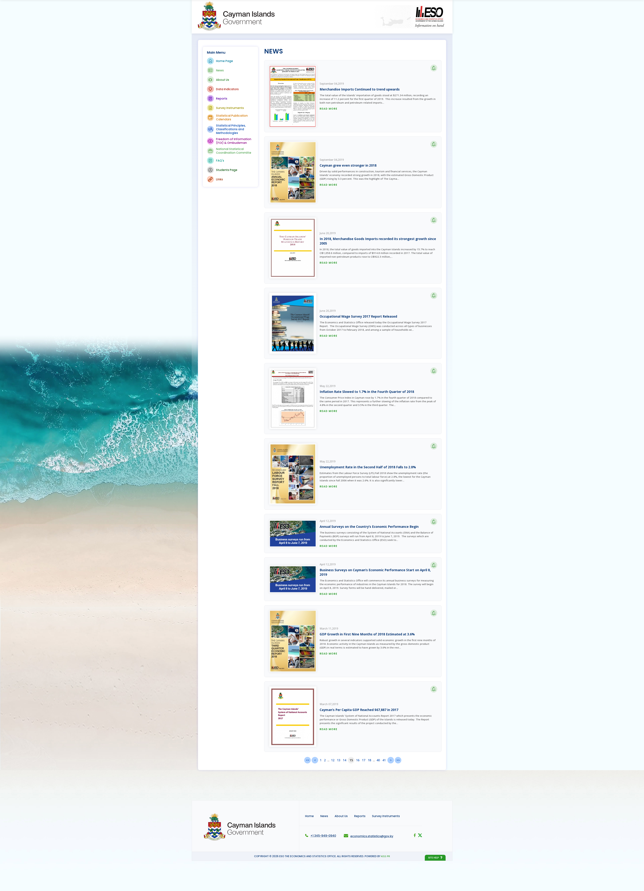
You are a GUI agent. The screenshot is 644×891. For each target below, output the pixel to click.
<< (307, 760)
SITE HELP (433, 857)
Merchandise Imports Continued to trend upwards (360, 89)
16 (357, 760)
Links (219, 179)
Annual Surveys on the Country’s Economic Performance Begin (369, 526)
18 (369, 760)
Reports (221, 99)
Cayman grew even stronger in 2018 (348, 165)
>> (398, 760)
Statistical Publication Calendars (232, 117)
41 (384, 760)
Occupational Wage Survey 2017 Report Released (358, 316)
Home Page (224, 61)
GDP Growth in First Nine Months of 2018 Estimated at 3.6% (367, 634)
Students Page (226, 170)
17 (363, 760)
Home (309, 816)
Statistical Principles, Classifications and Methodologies (231, 129)
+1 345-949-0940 (323, 836)
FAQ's (220, 161)
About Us (222, 80)
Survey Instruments (230, 108)
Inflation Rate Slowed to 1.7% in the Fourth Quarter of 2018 (367, 392)
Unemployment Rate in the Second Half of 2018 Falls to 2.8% (368, 467)
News (220, 70)
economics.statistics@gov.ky (371, 836)
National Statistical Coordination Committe (233, 151)
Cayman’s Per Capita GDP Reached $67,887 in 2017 (359, 710)
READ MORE (328, 108)
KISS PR (385, 856)
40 (378, 760)
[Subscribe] (433, 68)
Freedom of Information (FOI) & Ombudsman (233, 141)
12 (332, 760)
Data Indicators (227, 89)
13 (338, 760)
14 (344, 760)
